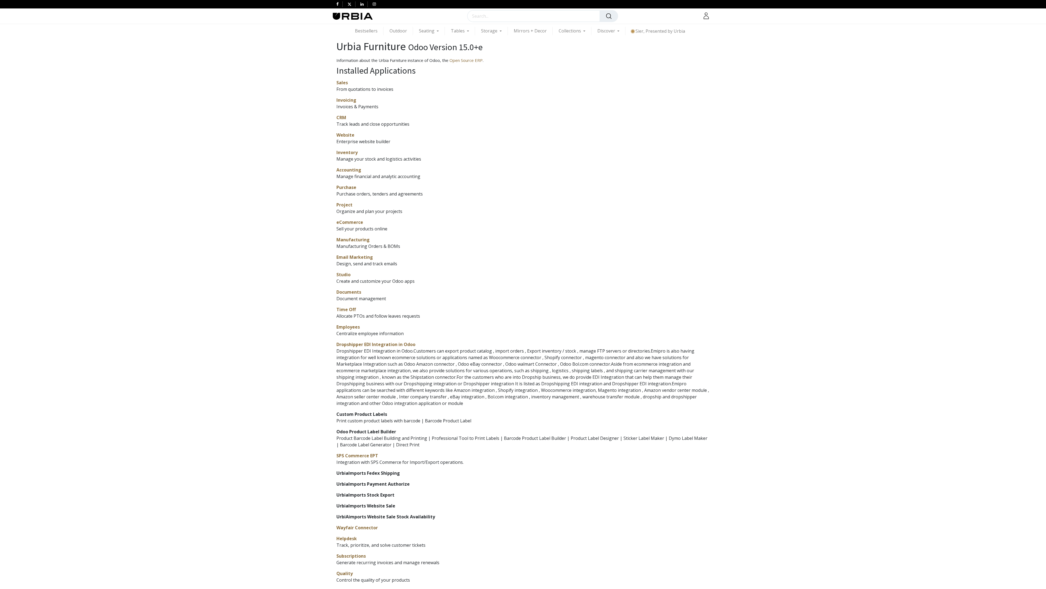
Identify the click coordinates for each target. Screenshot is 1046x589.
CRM (341, 118)
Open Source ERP (466, 60)
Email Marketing (354, 257)
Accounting (348, 170)
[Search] (609, 16)
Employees (348, 327)
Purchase (346, 187)
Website (345, 135)
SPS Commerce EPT (357, 456)
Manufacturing (353, 240)
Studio (343, 275)
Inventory (347, 152)
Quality (344, 573)
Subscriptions (351, 556)
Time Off (346, 309)
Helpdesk (346, 539)
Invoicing (346, 100)
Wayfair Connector (357, 528)
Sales (342, 83)
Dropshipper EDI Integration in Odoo (375, 344)
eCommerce (349, 222)
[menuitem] (369, 31)
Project (344, 205)
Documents (348, 292)
